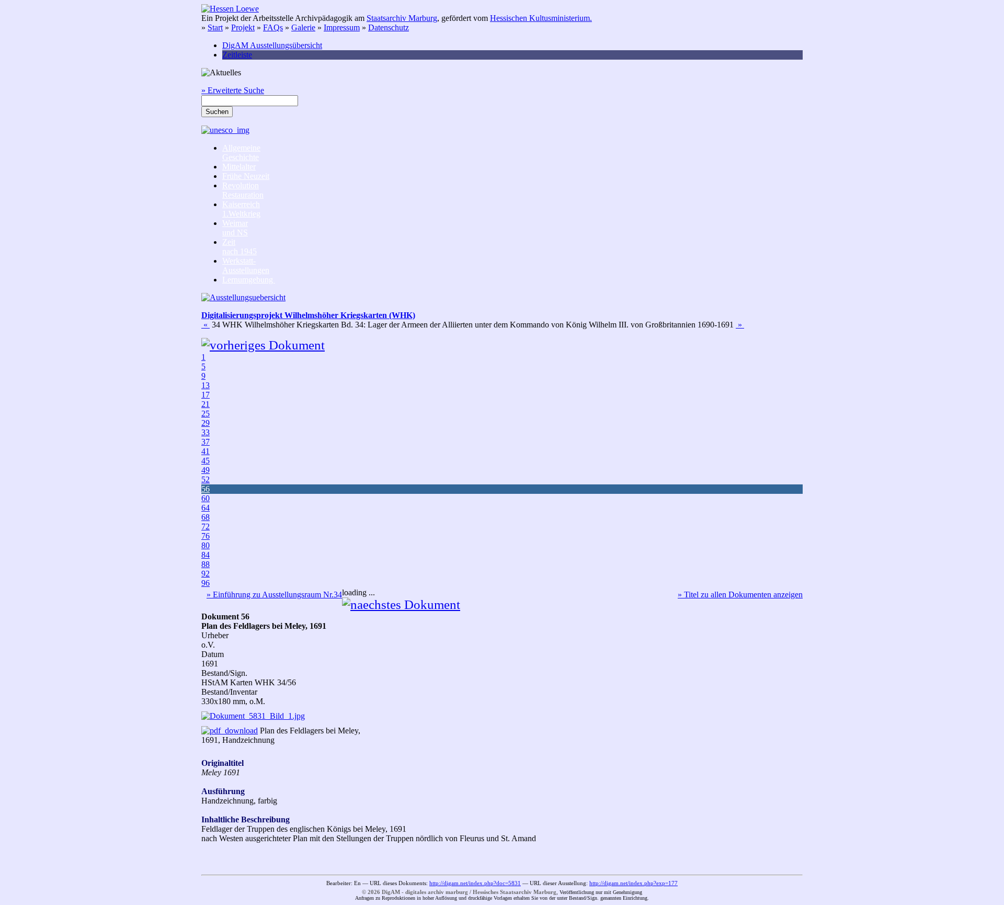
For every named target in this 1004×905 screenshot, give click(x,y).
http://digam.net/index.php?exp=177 (633, 883)
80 (205, 545)
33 (205, 432)
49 (205, 470)
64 (205, 507)
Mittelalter (239, 166)
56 (205, 488)
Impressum (342, 27)
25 (205, 413)
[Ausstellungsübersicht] (243, 297)
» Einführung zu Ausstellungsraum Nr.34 (274, 594)
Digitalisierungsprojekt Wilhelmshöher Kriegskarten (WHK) (308, 315)
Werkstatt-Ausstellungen (245, 265)
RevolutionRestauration (243, 190)
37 (205, 441)
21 (205, 404)
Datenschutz (388, 27)
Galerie (303, 27)
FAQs (273, 27)
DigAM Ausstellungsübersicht (272, 45)
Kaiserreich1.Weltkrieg (241, 209)
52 (205, 479)
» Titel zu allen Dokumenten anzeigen (740, 594)
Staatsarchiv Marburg (402, 18)
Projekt (243, 27)
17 (205, 394)
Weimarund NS (235, 228)
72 (205, 526)
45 (205, 460)
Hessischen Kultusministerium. (541, 18)
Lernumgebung (248, 279)
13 (205, 385)
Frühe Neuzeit (245, 176)
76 (205, 535)
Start (215, 27)
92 (205, 573)
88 (205, 564)
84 (205, 554)
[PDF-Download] (229, 730)
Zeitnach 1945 (239, 246)
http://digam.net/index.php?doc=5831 (475, 883)
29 (205, 422)
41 (205, 451)
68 (205, 517)
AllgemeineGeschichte (241, 152)
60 (205, 498)
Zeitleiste (237, 54)
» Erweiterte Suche (232, 90)
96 (205, 583)
